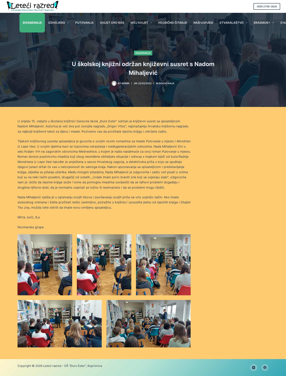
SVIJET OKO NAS (112, 22)
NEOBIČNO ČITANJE (172, 22)
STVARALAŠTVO (231, 22)
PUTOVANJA (84, 22)
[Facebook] (265, 367)
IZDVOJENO (56, 22)
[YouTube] (253, 367)
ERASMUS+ (262, 22)
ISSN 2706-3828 (267, 6)
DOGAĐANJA (32, 22)
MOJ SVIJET (139, 22)
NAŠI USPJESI (203, 22)
